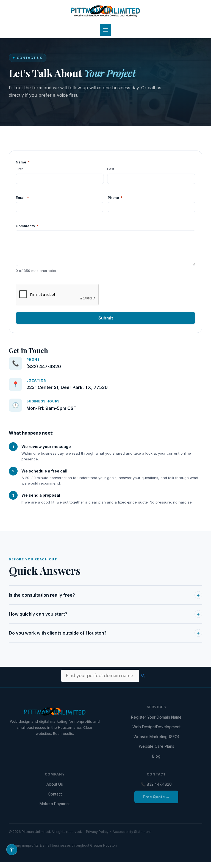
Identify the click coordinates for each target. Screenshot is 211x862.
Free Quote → (156, 796)
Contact (55, 794)
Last (110, 169)
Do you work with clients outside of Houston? (104, 633)
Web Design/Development (156, 726)
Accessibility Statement (132, 832)
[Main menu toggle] (105, 29)
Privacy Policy (97, 832)
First (19, 169)
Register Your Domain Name (156, 717)
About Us (54, 784)
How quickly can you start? (104, 614)
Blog (156, 756)
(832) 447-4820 (43, 366)
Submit (105, 318)
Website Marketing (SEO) (156, 736)
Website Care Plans (156, 746)
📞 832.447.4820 (156, 784)
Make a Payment (55, 803)
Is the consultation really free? (104, 595)
